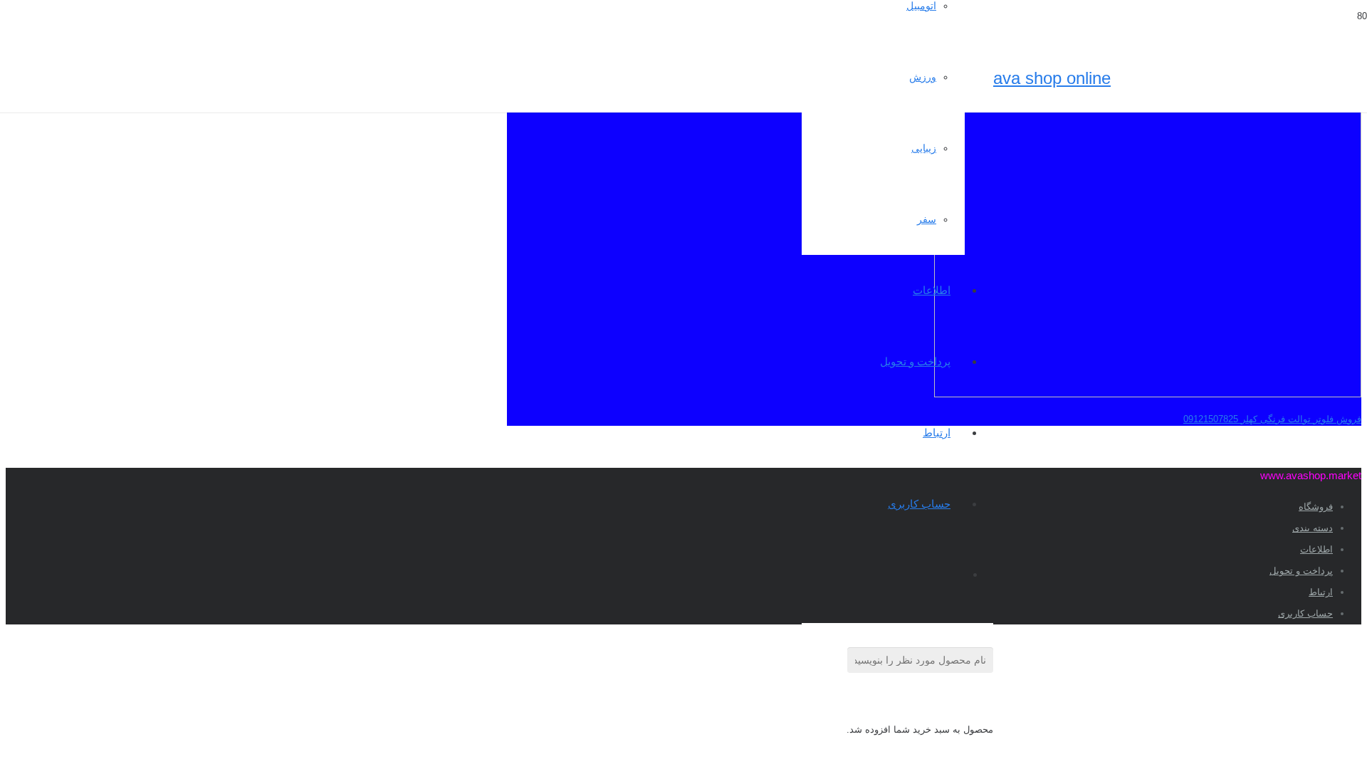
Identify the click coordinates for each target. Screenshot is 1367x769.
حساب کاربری (1305, 613)
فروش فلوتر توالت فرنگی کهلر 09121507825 (1272, 419)
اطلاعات (1316, 549)
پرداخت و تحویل (1301, 570)
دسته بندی (1312, 528)
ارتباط (1321, 592)
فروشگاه (1316, 506)
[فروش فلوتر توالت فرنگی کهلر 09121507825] (1147, 394)
